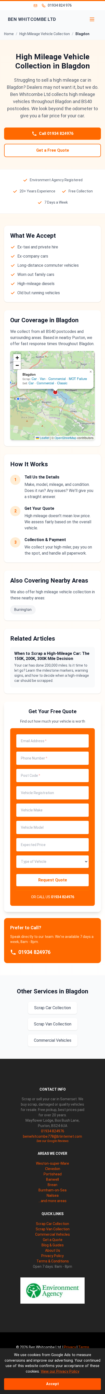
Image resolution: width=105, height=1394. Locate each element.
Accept (52, 1384)
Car (34, 378)
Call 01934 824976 (56, 133)
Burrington (23, 610)
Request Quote (52, 880)
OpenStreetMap (65, 437)
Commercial (57, 378)
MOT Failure (78, 378)
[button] (18, 399)
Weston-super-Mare (52, 1163)
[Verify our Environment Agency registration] (52, 1290)
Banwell (52, 1179)
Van (42, 378)
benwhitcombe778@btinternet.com (52, 1136)
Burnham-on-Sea (52, 1190)
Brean (52, 1185)
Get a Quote (52, 1240)
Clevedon (52, 1169)
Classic (62, 383)
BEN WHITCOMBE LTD (32, 19)
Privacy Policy (52, 1256)
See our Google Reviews (52, 1141)
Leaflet (44, 437)
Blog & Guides (53, 1245)
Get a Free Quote (52, 150)
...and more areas (52, 1201)
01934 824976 (62, 897)
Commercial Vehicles (52, 1040)
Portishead (53, 1174)
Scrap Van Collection (52, 1024)
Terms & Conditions (52, 1261)
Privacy (70, 1347)
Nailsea (53, 1195)
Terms (83, 1347)
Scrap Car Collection (52, 1007)
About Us (52, 1250)
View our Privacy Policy (60, 1371)
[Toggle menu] (92, 19)
